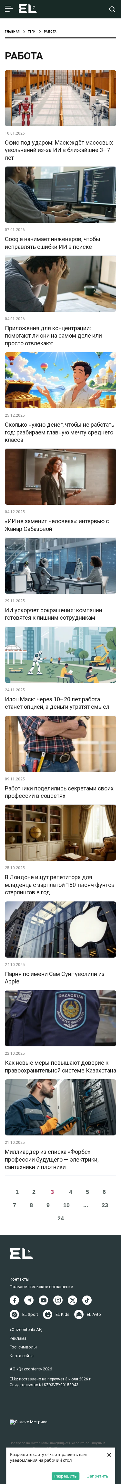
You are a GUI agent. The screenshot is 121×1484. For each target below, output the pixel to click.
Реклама (18, 1338)
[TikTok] (87, 1300)
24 (60, 1218)
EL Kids (62, 1314)
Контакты (19, 1279)
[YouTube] (43, 1300)
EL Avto (94, 1314)
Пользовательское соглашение (41, 1286)
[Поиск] (112, 9)
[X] (72, 1300)
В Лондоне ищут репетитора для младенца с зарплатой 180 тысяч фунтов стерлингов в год (60, 885)
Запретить (97, 1476)
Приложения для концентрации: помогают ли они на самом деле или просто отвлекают (53, 336)
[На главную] (28, 9)
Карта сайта (22, 1355)
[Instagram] (58, 1300)
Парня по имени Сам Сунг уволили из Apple (55, 978)
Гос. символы (23, 1347)
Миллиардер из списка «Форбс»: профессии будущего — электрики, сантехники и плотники (51, 1159)
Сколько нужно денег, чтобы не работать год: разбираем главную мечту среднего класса (59, 432)
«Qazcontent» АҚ (26, 1329)
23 (105, 1205)
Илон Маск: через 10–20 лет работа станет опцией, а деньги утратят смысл (57, 703)
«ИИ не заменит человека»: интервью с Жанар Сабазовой (57, 525)
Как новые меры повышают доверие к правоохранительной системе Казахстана (60, 1066)
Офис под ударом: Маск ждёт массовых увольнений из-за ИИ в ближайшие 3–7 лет (59, 150)
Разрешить (65, 1476)
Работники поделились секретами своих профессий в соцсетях (59, 792)
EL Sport (30, 1314)
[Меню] (9, 9)
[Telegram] (29, 1300)
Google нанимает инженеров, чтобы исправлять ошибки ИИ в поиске (52, 243)
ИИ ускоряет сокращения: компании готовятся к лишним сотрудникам (53, 614)
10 (66, 1205)
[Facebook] (14, 1300)
